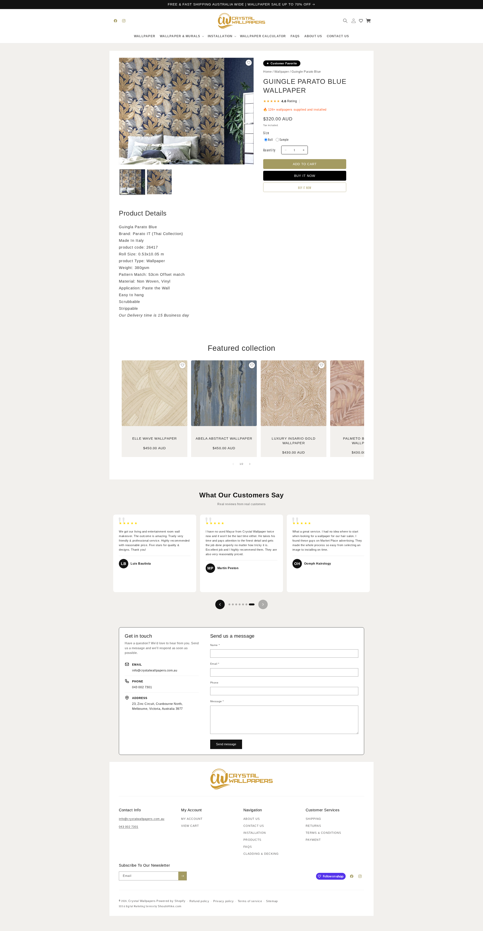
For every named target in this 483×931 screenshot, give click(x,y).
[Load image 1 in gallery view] (132, 181)
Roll (270, 139)
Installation (254, 832)
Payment (313, 839)
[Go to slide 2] (233, 604)
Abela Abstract (224, 438)
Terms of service (250, 901)
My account (192, 818)
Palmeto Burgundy (363, 441)
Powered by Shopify (170, 900)
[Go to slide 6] (246, 604)
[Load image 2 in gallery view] (159, 181)
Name (215, 645)
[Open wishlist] (361, 21)
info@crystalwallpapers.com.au (154, 670)
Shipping (313, 818)
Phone (214, 682)
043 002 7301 (142, 687)
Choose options (154, 413)
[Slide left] (233, 464)
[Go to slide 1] (229, 604)
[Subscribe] (182, 876)
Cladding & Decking (261, 853)
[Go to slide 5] (243, 604)
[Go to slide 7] (252, 604)
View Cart (190, 825)
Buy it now (304, 188)
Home (267, 71)
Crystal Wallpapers (142, 900)
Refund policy (199, 901)
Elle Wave (154, 438)
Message (217, 701)
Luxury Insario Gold (293, 441)
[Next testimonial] (263, 604)
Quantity (269, 150)
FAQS (247, 846)
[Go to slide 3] (236, 604)
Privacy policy (223, 901)
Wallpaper (282, 71)
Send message (226, 744)
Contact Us (253, 825)
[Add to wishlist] (182, 365)
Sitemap (272, 901)
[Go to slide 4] (240, 604)
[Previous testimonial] (220, 604)
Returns (313, 825)
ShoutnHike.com (170, 906)
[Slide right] (250, 464)
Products (252, 839)
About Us (251, 818)
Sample (284, 139)
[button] (181, 36)
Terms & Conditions (323, 832)
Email (214, 663)
